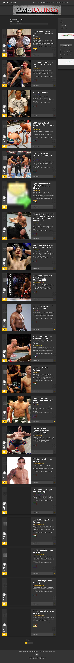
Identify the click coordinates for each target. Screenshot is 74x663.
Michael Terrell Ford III (39, 282)
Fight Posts (36, 54)
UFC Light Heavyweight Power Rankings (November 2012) (42, 278)
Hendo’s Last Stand (40, 93)
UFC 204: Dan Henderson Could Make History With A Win (43, 34)
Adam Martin (37, 38)
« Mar (61, 57)
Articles (38, 2)
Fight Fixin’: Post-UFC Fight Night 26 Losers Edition (41, 186)
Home (34, 2)
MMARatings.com (9, 3)
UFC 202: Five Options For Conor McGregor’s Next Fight (43, 64)
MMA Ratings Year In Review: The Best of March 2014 (43, 125)
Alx (43, 658)
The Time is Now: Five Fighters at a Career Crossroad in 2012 (41, 431)
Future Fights (49, 2)
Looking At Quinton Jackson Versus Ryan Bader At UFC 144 (43, 400)
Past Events (55, 2)
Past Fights (43, 2)
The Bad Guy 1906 (38, 345)
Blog (68, 2)
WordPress (36, 658)
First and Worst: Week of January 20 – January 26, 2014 (43, 155)
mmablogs (36, 372)
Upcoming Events (62, 2)
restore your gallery (67, 35)
